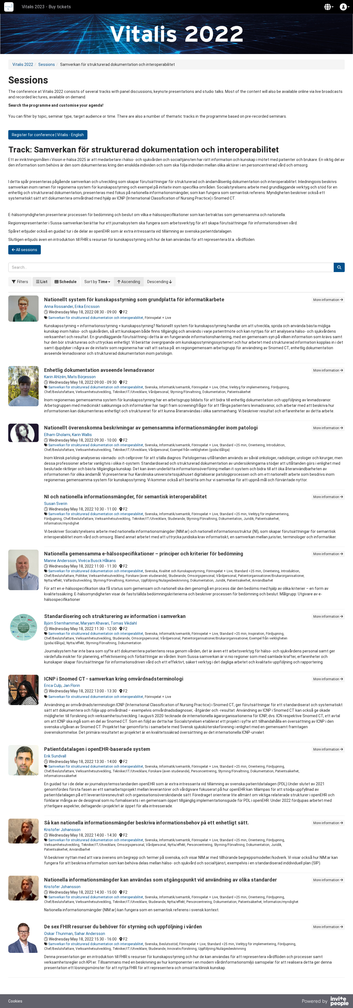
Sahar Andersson (89, 933)
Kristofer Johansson (62, 829)
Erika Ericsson (87, 306)
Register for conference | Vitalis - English (48, 135)
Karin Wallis (82, 434)
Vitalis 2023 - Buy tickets (46, 6)
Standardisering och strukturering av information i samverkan (115, 616)
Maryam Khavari (95, 623)
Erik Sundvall (55, 756)
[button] (329, 7)
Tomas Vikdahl (124, 623)
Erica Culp (52, 685)
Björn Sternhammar (61, 623)
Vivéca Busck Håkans (97, 560)
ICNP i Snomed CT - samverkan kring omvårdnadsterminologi (113, 679)
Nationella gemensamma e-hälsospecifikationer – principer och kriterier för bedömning (143, 554)
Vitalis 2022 (22, 64)
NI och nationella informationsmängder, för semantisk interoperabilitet (125, 496)
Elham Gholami (57, 434)
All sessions (26, 250)
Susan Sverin (55, 503)
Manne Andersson (60, 560)
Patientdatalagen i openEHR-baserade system (97, 749)
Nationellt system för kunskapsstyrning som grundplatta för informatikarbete (134, 299)
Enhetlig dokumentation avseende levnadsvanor (99, 370)
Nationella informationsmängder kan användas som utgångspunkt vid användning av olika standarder (160, 880)
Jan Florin (71, 685)
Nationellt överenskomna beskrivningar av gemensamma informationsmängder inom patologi (151, 428)
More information (326, 300)
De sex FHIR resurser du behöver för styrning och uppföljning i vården (123, 926)
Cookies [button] (15, 1001)
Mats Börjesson (82, 377)
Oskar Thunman (58, 933)
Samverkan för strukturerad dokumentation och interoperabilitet (95, 318)
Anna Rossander (58, 306)
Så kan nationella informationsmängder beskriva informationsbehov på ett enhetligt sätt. (146, 823)
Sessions (46, 64)
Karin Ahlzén (55, 377)
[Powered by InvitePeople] (325, 1001)
